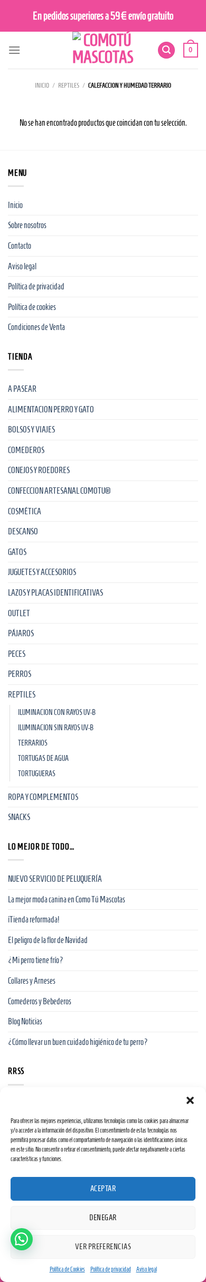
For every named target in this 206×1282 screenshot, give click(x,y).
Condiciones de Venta (36, 327)
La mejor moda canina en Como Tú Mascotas (66, 899)
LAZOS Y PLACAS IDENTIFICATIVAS (55, 592)
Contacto (19, 245)
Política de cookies (32, 307)
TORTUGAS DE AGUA (43, 758)
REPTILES (68, 85)
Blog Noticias (25, 1021)
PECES (16, 653)
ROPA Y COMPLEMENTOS (43, 797)
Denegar (102, 1217)
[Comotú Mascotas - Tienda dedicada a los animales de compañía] (103, 50)
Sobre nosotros (27, 225)
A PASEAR (22, 388)
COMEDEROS (26, 450)
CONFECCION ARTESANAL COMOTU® (59, 490)
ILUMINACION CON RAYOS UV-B (57, 712)
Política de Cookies (67, 1269)
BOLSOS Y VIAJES (31, 429)
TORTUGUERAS (36, 773)
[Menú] (14, 50)
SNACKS (19, 817)
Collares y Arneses (31, 980)
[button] (190, 1100)
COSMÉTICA (24, 511)
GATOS (17, 552)
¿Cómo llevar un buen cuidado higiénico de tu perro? (78, 1042)
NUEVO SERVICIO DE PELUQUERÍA (55, 878)
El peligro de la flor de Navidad (48, 940)
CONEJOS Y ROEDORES (39, 470)
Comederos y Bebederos (39, 1001)
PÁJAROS (21, 633)
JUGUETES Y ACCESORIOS (42, 572)
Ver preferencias (103, 1246)
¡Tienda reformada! (33, 919)
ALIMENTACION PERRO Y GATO (51, 409)
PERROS (19, 674)
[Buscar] (166, 50)
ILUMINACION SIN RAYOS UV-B (55, 727)
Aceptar (103, 1188)
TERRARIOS (33, 743)
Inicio (42, 85)
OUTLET (19, 613)
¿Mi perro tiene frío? (35, 960)
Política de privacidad (110, 1269)
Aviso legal (146, 1269)
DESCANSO (23, 531)
